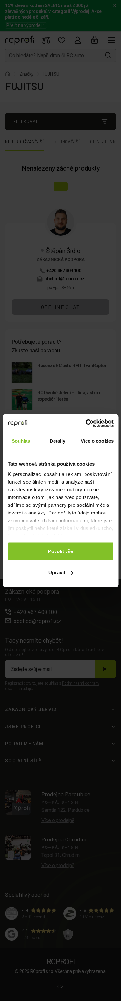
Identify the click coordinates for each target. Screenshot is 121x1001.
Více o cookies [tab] (97, 441)
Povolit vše (60, 551)
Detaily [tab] (58, 441)
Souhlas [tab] (21, 441)
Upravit (56, 572)
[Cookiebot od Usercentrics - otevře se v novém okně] (86, 423)
